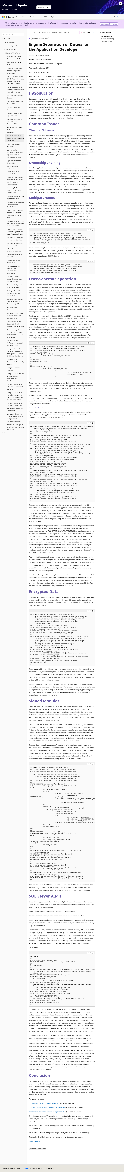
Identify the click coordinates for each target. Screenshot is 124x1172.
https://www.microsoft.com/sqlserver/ (43, 1103)
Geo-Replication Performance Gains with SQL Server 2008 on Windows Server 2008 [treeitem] (15, 153)
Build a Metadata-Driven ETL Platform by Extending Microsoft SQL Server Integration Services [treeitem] (15, 80)
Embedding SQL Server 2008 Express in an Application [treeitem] (14, 130)
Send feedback (34, 1141)
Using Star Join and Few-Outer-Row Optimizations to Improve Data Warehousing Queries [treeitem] (15, 417)
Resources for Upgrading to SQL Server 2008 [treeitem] (15, 286)
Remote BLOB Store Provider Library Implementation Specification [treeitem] (13, 269)
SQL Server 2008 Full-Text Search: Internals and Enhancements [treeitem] (15, 315)
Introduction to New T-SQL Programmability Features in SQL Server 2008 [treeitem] (15, 223)
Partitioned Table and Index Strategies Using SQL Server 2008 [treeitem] (14, 254)
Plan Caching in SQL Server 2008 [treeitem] (13, 261)
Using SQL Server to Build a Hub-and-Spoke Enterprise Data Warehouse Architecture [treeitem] (15, 377)
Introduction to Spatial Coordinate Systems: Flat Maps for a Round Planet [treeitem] (15, 231)
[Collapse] (24, 30)
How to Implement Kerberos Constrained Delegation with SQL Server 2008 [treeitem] (14, 170)
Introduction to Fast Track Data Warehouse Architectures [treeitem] (15, 204)
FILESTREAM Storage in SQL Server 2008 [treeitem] (14, 145)
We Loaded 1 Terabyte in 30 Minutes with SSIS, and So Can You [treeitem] (15, 427)
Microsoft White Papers (59, 32)
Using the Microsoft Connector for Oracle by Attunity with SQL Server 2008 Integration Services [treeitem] (15, 352)
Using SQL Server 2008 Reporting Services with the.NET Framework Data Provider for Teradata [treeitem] (15, 396)
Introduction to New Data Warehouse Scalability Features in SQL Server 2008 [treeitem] (15, 213)
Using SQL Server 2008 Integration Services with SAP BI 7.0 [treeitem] (15, 386)
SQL (35, 32)
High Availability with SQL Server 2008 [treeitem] (15, 162)
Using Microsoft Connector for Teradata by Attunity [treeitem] (15, 362)
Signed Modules (44, 700)
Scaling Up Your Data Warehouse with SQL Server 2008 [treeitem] (14, 293)
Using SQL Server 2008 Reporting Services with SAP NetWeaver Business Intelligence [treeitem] (15, 406)
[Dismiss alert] (120, 3)
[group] (62, 362)
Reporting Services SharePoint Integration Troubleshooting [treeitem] (14, 279)
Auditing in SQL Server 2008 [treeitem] (14, 63)
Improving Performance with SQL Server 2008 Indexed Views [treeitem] (14, 190)
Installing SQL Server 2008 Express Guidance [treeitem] (15, 197)
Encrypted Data (44, 591)
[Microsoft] (3, 17)
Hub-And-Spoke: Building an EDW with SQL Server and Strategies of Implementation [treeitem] (15, 180)
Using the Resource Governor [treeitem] (13, 369)
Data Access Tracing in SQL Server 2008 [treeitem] (14, 114)
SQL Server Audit (45, 896)
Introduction (41, 93)
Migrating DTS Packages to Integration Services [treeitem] (15, 239)
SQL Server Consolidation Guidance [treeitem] (15, 97)
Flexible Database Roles (37, 408)
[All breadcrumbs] (30, 32)
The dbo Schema (41, 130)
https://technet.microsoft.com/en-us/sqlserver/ (46, 1107)
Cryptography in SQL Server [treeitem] (13, 108)
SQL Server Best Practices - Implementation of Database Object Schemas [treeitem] (15, 301)
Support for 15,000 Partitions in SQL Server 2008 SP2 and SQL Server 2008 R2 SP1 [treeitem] (15, 333)
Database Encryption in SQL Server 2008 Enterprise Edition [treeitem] (14, 121)
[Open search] (114, 17)
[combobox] (13, 34)
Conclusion (39, 1075)
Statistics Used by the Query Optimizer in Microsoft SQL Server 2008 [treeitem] (15, 324)
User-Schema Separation (52, 278)
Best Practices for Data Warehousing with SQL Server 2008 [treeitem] (14, 70)
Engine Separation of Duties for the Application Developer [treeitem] (15, 138)
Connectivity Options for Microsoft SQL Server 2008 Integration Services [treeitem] (15, 89)
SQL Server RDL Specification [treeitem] (12, 308)
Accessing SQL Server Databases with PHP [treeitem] (14, 58)
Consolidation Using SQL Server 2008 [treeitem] (15, 103)
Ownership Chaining (44, 163)
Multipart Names (42, 197)
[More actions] (93, 32)
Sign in (119, 17)
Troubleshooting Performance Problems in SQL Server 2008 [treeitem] (15, 343)
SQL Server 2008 (44, 32)
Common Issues (44, 123)
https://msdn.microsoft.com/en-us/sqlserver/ (45, 1112)
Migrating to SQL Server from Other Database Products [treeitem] (15, 246)
